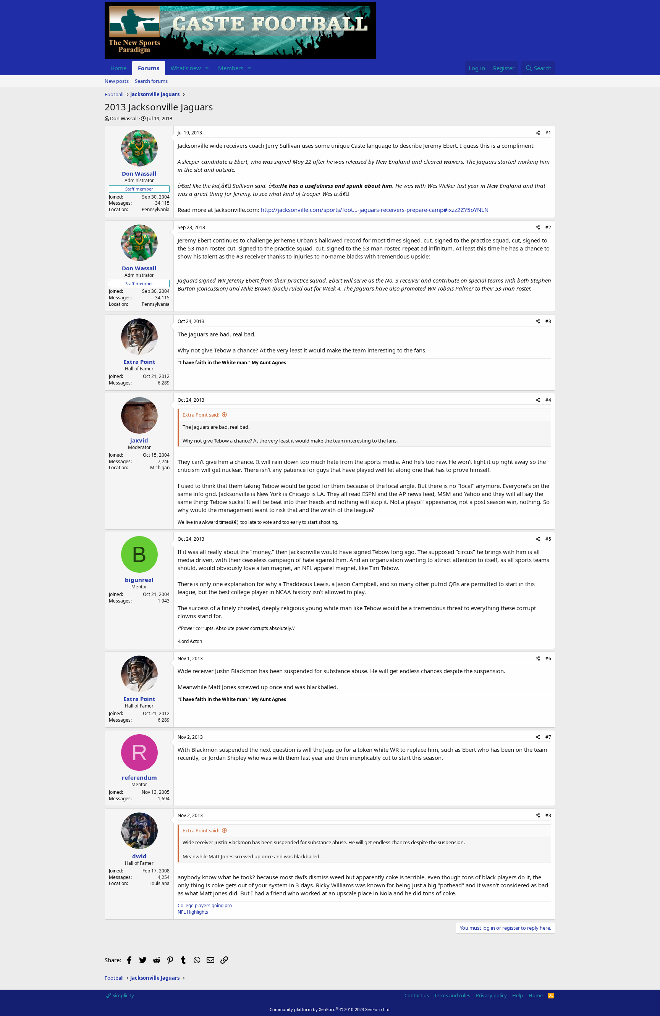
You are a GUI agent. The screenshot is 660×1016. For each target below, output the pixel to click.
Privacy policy (491, 995)
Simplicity (122, 995)
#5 (548, 539)
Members (230, 68)
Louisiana (159, 883)
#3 (548, 321)
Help (517, 995)
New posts (117, 81)
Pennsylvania (156, 209)
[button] (207, 68)
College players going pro (205, 905)
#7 (548, 737)
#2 (548, 227)
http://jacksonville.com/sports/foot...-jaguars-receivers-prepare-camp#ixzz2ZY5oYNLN (375, 209)
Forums (148, 68)
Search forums (151, 81)
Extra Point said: (201, 414)
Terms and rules (452, 995)
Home (118, 68)
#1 (548, 132)
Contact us (416, 995)
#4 (548, 400)
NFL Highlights (193, 912)
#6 (548, 658)
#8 (548, 815)
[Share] (538, 133)
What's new (186, 68)
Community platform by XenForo (330, 1009)
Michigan (160, 467)
